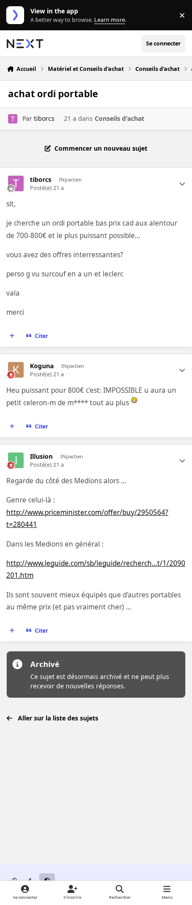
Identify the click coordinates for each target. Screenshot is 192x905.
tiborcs (44, 118)
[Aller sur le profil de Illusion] (16, 460)
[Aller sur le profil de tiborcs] (12, 118)
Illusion (41, 456)
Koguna (42, 366)
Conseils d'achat (119, 118)
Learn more (17, 15)
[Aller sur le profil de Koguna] (16, 370)
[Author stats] (182, 184)
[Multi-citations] (12, 336)
